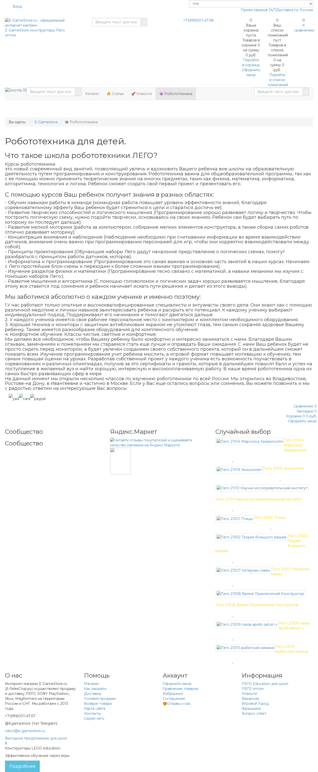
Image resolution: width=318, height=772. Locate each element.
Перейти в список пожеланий (278, 80)
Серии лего (94, 718)
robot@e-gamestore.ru (25, 731)
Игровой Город (255, 703)
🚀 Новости (141, 94)
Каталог (92, 94)
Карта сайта (94, 708)
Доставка (92, 693)
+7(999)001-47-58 (198, 20)
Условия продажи (100, 698)
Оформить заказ (177, 683)
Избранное (173, 693)
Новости (249, 693)
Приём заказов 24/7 (258, 10)
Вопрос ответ (254, 713)
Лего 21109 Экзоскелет (283, 468)
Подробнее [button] (22, 766)
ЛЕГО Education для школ (265, 683)
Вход (17, 6)
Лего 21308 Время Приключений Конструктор (257, 605)
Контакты (92, 713)
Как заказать (95, 688)
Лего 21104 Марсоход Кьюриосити (295, 445)
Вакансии (250, 698)
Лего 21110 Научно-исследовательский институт (258, 499)
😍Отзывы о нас (177, 703)
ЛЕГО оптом (253, 688)
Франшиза (251, 708)
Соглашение (174, 698)
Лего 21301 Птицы (270, 517)
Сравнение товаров (180, 688)
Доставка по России (294, 10)
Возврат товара (98, 703)
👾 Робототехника (175, 94)
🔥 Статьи (115, 94)
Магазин (91, 683)
